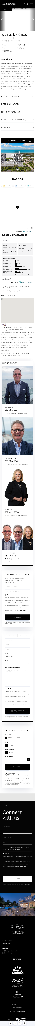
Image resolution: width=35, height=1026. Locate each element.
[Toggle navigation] (31, 3)
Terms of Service (12, 717)
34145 (4, 355)
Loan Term (8, 734)
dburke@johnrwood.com (13, 559)
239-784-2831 (11, 410)
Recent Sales (14, 413)
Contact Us (7, 561)
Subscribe (17, 617)
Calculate (17, 767)
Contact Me (21, 413)
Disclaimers (17, 1008)
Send (17, 879)
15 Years (17, 737)
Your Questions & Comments (12, 667)
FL (13, 353)
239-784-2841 (24, 4)
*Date (6, 653)
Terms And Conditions (17, 1012)
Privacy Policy (22, 610)
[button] (3, 19)
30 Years (9, 737)
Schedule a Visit (23, 635)
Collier (18, 353)
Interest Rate (9, 756)
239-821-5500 (12, 512)
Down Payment (9, 749)
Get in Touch (17, 959)
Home (3, 353)
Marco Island (25, 353)
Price (6, 743)
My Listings (7, 413)
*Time (6, 660)
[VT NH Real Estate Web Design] (21, 1020)
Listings (9, 353)
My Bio (26, 413)
